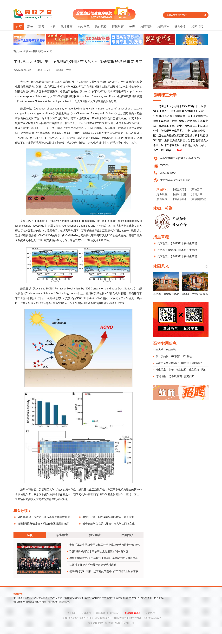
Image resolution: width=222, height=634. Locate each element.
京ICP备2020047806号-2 (75, 618)
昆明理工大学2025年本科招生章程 (177, 243)
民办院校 (101, 26)
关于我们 (71, 613)
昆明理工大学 (52, 86)
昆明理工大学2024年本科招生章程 (177, 250)
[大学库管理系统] (104, 18)
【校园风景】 (162, 199)
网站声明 (114, 613)
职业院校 (181, 369)
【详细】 (180, 150)
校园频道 (146, 26)
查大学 (159, 349)
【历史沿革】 (197, 189)
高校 (30, 26)
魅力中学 (180, 26)
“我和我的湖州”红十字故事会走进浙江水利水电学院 (98, 551)
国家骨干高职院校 (191, 363)
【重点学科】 (179, 199)
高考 (41, 26)
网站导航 (100, 613)
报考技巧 (189, 376)
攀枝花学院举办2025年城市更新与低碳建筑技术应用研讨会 (103, 558)
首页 (19, 26)
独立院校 (194, 369)
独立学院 (84, 26)
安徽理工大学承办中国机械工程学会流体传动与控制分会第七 (104, 544)
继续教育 (118, 26)
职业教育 (66, 26)
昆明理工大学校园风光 (166, 294)
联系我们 (86, 613)
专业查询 (171, 349)
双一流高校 (162, 356)
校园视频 (197, 26)
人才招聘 (150, 613)
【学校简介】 (162, 189)
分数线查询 (175, 376)
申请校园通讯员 (132, 613)
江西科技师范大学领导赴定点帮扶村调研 (92, 564)
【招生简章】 (179, 189)
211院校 (187, 356)
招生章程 (161, 237)
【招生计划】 (179, 194)
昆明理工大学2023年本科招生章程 (177, 256)
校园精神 (163, 26)
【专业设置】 (162, 194)
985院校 (175, 356)
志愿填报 (161, 376)
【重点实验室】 (198, 199)
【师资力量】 (197, 194)
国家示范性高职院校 (167, 363)
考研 (52, 26)
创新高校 (37, 51)
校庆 (132, 26)
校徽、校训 (163, 208)
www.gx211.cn (22, 70)
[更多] (207, 266)
